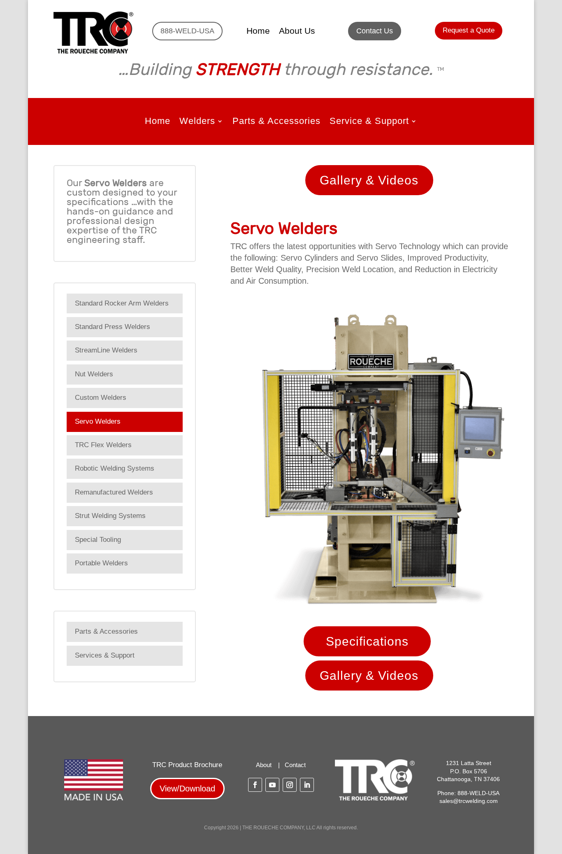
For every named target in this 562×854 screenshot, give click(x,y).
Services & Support (105, 655)
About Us (297, 31)
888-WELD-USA (187, 31)
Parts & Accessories (276, 122)
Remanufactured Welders (114, 492)
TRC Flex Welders (103, 445)
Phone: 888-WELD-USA (468, 793)
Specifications (367, 641)
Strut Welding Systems (110, 516)
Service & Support (369, 122)
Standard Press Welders (112, 327)
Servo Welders (98, 421)
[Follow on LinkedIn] (307, 785)
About (264, 764)
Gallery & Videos (369, 180)
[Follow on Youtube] (272, 785)
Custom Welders (100, 397)
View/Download (187, 788)
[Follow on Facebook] (255, 785)
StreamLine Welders (106, 350)
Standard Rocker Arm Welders (122, 303)
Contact (295, 764)
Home (258, 31)
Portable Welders (101, 563)
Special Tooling (98, 540)
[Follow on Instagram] (290, 785)
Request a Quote (469, 30)
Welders (197, 122)
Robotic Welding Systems (114, 468)
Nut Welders (94, 374)
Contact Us (374, 31)
